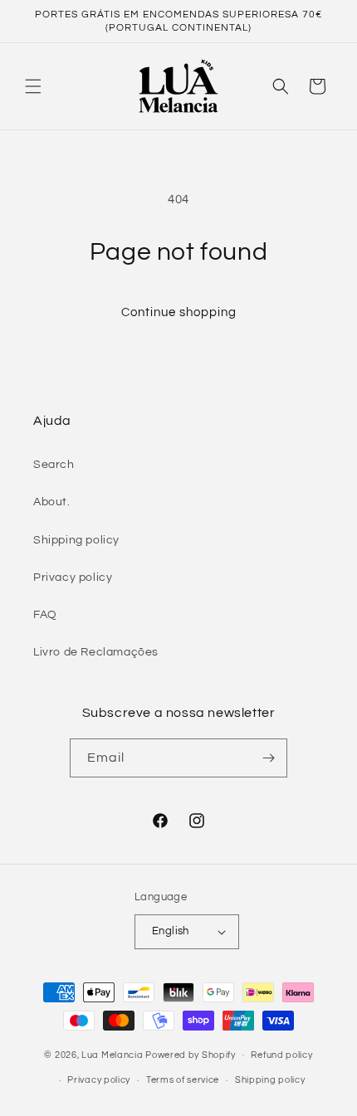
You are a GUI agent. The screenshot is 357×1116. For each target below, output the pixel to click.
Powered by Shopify (190, 1054)
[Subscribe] (268, 757)
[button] (33, 86)
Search (54, 464)
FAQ (45, 615)
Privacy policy (72, 577)
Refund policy (281, 1055)
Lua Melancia (112, 1054)
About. (52, 502)
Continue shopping (179, 312)
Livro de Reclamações (96, 652)
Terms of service (182, 1079)
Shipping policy (76, 540)
